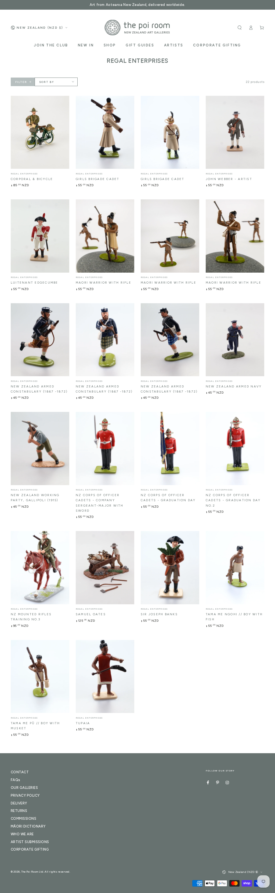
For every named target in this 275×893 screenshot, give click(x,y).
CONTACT (20, 772)
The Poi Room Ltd (32, 871)
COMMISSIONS (23, 819)
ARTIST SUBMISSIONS (30, 842)
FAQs (15, 780)
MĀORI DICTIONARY (28, 826)
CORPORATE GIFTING (30, 849)
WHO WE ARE (22, 834)
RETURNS (19, 811)
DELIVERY (19, 803)
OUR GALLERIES (24, 788)
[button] (239, 27)
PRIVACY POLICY (25, 795)
